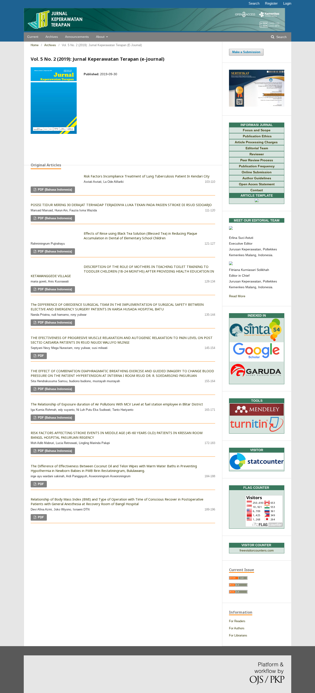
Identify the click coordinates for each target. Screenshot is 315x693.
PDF (40, 355)
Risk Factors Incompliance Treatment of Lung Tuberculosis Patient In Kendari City (146, 176)
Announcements (77, 37)
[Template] (257, 201)
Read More (237, 296)
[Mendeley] (257, 414)
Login (287, 3)
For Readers (237, 621)
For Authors (236, 628)
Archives (51, 37)
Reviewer (257, 154)
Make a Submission (246, 52)
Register (271, 3)
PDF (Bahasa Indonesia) (54, 189)
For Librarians (238, 635)
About (100, 37)
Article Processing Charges (257, 142)
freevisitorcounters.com (257, 550)
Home (35, 45)
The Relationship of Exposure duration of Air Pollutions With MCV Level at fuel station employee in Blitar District (117, 404)
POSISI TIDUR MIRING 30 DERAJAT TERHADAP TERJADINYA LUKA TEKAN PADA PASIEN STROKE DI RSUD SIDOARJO (121, 204)
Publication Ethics (257, 136)
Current (32, 37)
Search (281, 37)
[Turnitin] (257, 430)
